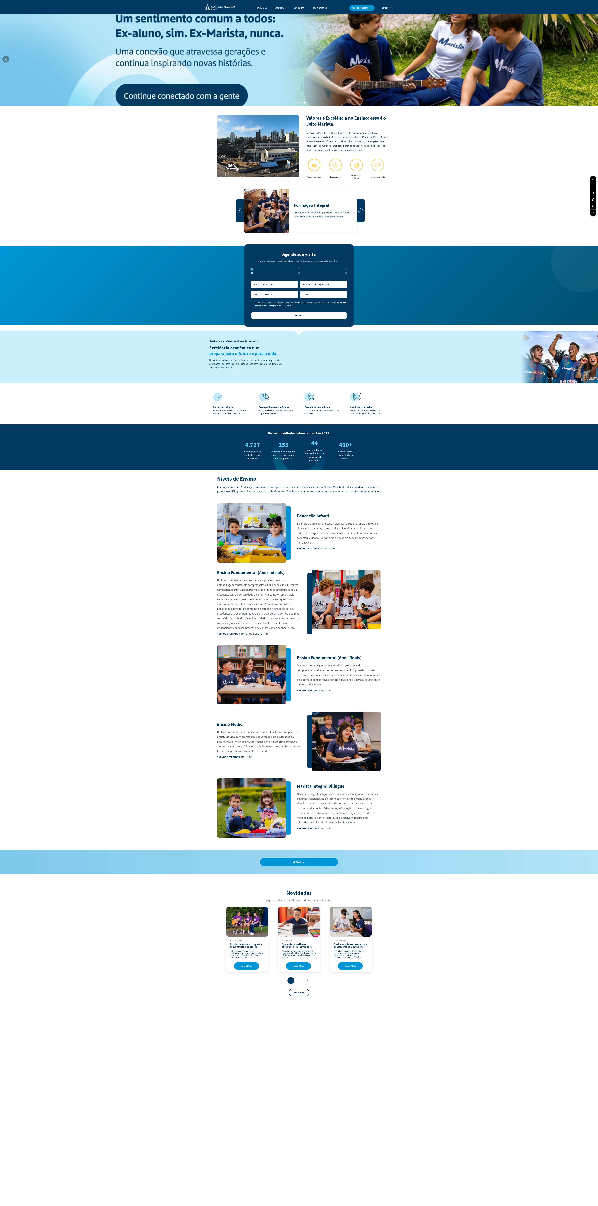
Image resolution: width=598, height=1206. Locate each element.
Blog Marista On (319, 8)
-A (593, 186)
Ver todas (299, 992)
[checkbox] (252, 303)
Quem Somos (260, 8)
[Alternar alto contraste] (593, 193)
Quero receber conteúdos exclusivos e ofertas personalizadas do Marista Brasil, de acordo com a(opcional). (300, 304)
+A (593, 179)
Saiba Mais (246, 966)
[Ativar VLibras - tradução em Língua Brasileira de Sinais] (593, 206)
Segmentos (280, 8)
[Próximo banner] (584, 59)
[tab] (293, 103)
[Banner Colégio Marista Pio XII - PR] (299, 59)
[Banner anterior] (5, 59)
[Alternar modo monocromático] (593, 199)
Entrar (385, 8)
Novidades (299, 8)
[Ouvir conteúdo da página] (593, 213)
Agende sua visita (360, 7)
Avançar (299, 315)
